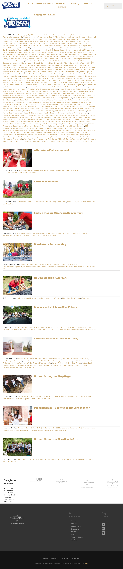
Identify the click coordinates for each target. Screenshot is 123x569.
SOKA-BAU (74, 128)
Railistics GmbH (8, 124)
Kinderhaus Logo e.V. (81, 87)
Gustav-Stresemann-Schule (69, 72)
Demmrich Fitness (29, 361)
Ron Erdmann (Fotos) (53, 124)
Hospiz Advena (20, 78)
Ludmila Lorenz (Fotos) (64, 267)
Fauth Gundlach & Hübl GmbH (21, 67)
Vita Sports (67, 365)
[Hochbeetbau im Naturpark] (17, 285)
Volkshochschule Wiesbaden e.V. (46, 135)
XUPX (86, 563)
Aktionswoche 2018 (25, 397)
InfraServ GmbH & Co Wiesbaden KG (24, 80)
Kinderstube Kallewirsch (11, 89)
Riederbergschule (39, 124)
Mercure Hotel (25, 329)
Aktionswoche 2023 (26, 170)
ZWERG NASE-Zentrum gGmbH (81, 141)
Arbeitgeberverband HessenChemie (65, 39)
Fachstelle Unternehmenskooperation (47, 65)
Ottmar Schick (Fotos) (53, 119)
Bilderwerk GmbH (24, 48)
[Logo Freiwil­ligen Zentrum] (61, 476)
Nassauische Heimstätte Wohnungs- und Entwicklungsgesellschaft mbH (53, 115)
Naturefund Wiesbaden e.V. (20, 117)
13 (29, 451)
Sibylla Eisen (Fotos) (37, 128)
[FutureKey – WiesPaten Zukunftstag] (17, 346)
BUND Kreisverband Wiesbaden (14, 50)
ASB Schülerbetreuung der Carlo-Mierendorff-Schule (66, 41)
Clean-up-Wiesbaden (69, 52)
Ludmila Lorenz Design (58, 106)
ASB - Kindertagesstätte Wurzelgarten (32, 41)
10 (23, 451)
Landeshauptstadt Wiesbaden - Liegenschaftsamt (73, 100)
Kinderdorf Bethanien (65, 87)
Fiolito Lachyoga (66, 361)
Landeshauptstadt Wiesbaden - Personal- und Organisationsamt (26, 102)
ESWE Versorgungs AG (88, 61)
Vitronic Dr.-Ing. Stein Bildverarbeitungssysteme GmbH (67, 329)
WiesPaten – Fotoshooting (50, 244)
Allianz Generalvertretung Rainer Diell (82, 37)
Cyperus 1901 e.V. (52, 54)
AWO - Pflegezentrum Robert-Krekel (28, 46)
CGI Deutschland (12, 52)
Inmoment (42, 80)
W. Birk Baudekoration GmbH (69, 135)
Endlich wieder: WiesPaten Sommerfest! (58, 213)
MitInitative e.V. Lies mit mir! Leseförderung (38, 111)
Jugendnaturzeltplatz (72, 80)
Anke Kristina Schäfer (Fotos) (43, 397)
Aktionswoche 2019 (43, 327)
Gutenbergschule (86, 72)
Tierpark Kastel (21, 132)
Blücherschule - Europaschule (41, 48)
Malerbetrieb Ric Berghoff (39, 109)
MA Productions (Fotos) (75, 106)
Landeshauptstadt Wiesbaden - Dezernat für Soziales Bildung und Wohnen (45, 98)
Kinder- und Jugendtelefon (16, 87)
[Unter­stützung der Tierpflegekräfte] (17, 447)
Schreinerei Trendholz (41, 126)
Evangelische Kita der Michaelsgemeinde (48, 63)
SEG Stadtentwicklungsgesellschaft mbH (43, 430)
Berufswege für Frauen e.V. (12, 361)
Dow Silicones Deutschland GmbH (79, 397)
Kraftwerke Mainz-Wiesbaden (13, 91)
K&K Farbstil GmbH (15, 83)
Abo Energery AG (23, 35)
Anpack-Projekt (55, 170)
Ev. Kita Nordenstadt (25, 63)
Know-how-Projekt (49, 267)
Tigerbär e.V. (31, 132)
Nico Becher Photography (78, 117)
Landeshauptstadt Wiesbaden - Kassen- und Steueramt (35, 100)
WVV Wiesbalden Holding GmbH (32, 141)
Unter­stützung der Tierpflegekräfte (56, 439)
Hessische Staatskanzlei (11, 76)
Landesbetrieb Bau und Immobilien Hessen (40, 91)
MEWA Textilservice (15, 111)
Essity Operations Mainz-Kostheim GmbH (39, 61)
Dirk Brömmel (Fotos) (66, 57)
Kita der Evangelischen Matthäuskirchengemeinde (77, 89)
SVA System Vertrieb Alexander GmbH (59, 130)
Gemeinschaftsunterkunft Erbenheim (53, 70)
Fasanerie (6, 67)
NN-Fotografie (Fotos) (39, 329)
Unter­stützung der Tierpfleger (52, 376)
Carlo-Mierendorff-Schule (50, 50)
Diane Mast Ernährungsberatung (48, 361)
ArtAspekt (66, 170)
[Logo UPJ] (36, 476)
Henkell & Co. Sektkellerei (53, 74)
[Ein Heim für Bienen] (17, 189)
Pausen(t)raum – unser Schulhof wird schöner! (62, 407)
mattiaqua (75, 109)
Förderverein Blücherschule (52, 67)
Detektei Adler (88, 54)
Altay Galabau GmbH (10, 39)
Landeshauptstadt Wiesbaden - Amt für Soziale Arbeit (75, 91)
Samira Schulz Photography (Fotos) (74, 124)
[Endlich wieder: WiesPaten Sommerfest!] (17, 221)
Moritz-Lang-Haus (21, 113)
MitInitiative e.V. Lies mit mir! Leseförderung (70, 111)
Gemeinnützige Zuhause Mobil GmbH (26, 70)
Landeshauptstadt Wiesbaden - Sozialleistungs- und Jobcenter (36, 104)
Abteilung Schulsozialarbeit (12, 37)
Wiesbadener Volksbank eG (12, 139)
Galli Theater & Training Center (40, 363)
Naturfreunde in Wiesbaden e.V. (42, 117)
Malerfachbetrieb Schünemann (60, 109)
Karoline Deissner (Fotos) (32, 267)
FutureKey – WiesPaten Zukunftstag (56, 338)
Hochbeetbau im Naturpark (50, 277)
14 (16, 453)
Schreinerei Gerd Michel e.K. (23, 126)
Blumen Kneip (50, 428)
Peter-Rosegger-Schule (24, 122)
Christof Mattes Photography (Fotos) (48, 52)
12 (27, 451)
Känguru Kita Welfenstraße (72, 83)
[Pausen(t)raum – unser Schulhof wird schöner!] (17, 415)
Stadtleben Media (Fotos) (71, 298)
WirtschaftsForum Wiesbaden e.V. (70, 139)
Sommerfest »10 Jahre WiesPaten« (55, 307)
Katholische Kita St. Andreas (43, 85)
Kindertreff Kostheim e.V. (30, 89)
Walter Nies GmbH (86, 135)
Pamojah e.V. (66, 119)
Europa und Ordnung (10, 63)
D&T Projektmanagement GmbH (70, 54)
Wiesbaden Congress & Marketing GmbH (73, 137)
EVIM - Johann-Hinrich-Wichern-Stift (76, 63)
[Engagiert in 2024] (17, 22)
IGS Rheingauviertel (81, 78)
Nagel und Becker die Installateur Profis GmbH (66, 113)
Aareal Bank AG (23, 359)
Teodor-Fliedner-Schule (82, 130)
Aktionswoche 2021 (46, 265)
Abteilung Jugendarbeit (29, 265)
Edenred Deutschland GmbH (38, 59)
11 (25, 451)
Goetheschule (19, 72)
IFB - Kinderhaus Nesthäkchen (62, 78)
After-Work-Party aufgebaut (51, 150)
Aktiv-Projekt (36, 233)
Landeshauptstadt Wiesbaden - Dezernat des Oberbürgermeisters (38, 96)
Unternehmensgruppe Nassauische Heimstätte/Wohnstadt (58, 132)
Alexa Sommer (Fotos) (46, 37)
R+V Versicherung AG (82, 122)
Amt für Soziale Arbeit (41, 170)
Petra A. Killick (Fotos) (42, 122)
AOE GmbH (48, 39)
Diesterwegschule (33, 57)
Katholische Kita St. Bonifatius (65, 85)
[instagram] (103, 528)
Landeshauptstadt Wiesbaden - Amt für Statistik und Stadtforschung (27, 93)
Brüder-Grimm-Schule (76, 48)
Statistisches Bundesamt (36, 130)
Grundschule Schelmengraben (48, 72)
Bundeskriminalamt (33, 50)
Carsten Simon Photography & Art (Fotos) (74, 50)
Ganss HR (55, 363)
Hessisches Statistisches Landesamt (61, 76)
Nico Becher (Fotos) (61, 117)
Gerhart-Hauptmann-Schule (77, 70)
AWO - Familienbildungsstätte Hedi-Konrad (57, 43)
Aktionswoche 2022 (24, 202)
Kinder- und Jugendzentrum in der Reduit (42, 87)
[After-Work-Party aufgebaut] (17, 158)
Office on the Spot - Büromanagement (30, 119)
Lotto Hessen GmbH (42, 106)
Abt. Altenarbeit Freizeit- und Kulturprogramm (46, 35)
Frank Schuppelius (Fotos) (72, 67)
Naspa (86, 113)
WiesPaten (27, 139)
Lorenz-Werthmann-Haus (25, 106)
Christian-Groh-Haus (26, 52)
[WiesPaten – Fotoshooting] (17, 252)
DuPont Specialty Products (17, 59)
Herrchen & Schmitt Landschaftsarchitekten (79, 74)
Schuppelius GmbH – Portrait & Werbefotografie (67, 126)
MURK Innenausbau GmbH (18, 430)
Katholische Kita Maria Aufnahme (20, 85)
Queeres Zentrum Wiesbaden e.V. (62, 122)
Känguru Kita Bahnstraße (31, 83)
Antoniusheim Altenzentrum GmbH (30, 39)
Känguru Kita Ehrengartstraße (51, 83)
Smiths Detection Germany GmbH (57, 128)
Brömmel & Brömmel (60, 48)
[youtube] (103, 533)
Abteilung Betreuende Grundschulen (77, 35)
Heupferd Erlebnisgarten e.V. (86, 76)
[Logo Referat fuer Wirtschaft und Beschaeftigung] (112, 479)
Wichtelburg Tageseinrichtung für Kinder (44, 137)
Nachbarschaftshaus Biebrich (39, 113)
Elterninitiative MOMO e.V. (58, 59)
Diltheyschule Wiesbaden (49, 57)
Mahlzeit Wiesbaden (22, 109)
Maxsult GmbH (14, 365)
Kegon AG (79, 85)
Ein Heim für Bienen (46, 181)
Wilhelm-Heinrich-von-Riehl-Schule (44, 139)
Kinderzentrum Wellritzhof (49, 89)
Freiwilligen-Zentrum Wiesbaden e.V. (16, 363)
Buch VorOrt (89, 48)
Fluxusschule (37, 67)
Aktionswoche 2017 (25, 459)
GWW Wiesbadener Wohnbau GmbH (15, 74)
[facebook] (103, 524)
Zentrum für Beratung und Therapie (56, 141)
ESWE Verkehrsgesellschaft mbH (67, 61)
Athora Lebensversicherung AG (24, 43)
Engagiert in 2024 (44, 14)
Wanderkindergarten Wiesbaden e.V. (16, 137)
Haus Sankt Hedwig (36, 74)
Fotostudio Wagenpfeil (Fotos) (55, 202)
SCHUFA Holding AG (27, 365)
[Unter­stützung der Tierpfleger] (17, 384)
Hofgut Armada (8, 78)
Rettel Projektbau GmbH (23, 124)
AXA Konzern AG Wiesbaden (52, 46)
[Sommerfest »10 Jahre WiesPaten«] (17, 315)
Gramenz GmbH (30, 72)
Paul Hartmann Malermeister (81, 119)
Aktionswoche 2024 (30, 37)
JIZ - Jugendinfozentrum (55, 80)
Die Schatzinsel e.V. (19, 57)
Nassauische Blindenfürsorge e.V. (15, 115)
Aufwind (39, 43)
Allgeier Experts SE (61, 37)
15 (18, 453)
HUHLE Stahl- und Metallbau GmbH (38, 78)
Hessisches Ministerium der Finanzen (34, 76)
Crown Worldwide (84, 52)
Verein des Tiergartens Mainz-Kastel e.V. (28, 399)
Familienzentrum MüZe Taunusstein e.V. (75, 65)
